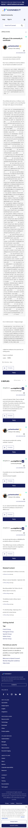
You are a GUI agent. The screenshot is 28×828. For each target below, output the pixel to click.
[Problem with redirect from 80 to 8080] (25, 380)
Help (3, 19)
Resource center (5, 719)
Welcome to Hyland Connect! (11, 658)
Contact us (14, 685)
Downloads (4, 725)
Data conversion (5, 748)
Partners (3, 764)
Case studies (4, 702)
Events (3, 778)
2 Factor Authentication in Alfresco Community (13, 571)
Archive (9, 358)
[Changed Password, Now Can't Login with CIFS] (22, 380)
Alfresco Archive (6, 32)
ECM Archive (6, 362)
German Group (7, 639)
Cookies (12, 803)
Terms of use (19, 803)
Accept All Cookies (14, 825)
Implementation (5, 739)
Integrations (4, 712)
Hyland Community (7, 15)
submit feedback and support (15, 4)
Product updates (5, 731)
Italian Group (6, 636)
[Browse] (24, 19)
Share (11, 362)
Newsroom (4, 770)
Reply (14, 373)
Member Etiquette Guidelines (11, 661)
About (3, 761)
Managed (4, 742)
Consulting (4, 745)
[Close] (26, 807)
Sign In (9, 19)
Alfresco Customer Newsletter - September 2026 (14, 580)
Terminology (5, 722)
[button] (5, 368)
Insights (3, 709)
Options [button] (26, 31)
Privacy (7, 803)
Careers (3, 758)
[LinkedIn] (16, 694)
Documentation (5, 784)
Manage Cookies (14, 821)
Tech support (5, 787)
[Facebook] (3, 694)
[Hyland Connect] (11, 10)
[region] (14, 816)
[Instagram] (12, 694)
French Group (7, 629)
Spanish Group (7, 634)
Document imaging (6, 751)
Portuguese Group (8, 632)
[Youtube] (20, 694)
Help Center (6, 663)
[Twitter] (7, 694)
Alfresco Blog (6, 582)
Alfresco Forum (7, 574)
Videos (3, 728)
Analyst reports (5, 705)
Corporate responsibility (7, 767)
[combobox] (14, 25)
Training (3, 781)
